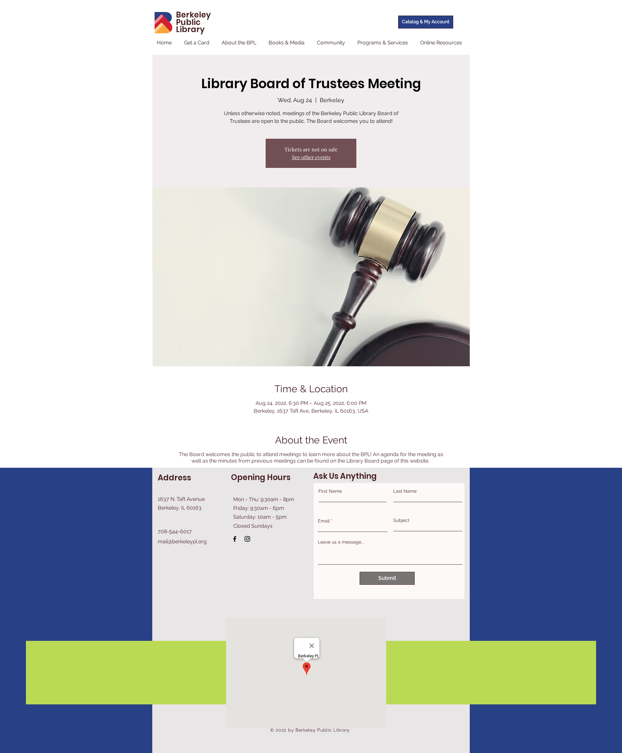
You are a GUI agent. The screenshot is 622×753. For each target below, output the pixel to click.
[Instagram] (247, 539)
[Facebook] (234, 539)
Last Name (405, 491)
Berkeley (193, 14)
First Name (330, 491)
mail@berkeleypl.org (182, 541)
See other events (311, 157)
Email (324, 521)
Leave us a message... (341, 542)
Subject (401, 520)
